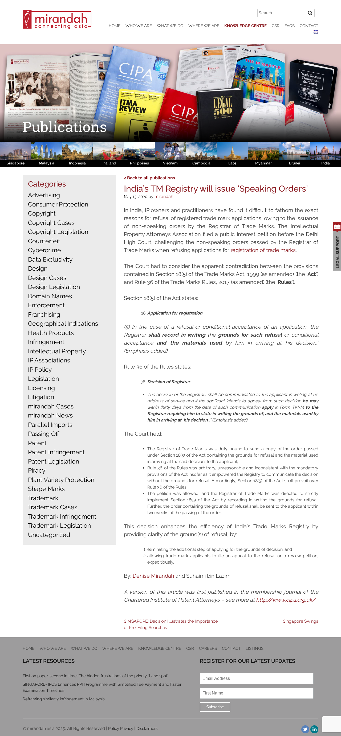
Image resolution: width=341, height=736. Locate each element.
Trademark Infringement (62, 516)
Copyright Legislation (58, 231)
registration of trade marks (263, 250)
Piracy (36, 470)
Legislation (43, 378)
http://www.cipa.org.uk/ (285, 600)
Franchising (44, 314)
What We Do (170, 25)
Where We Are (203, 25)
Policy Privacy (120, 728)
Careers (208, 648)
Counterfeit (44, 241)
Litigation (41, 396)
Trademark (43, 498)
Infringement (46, 341)
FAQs (290, 25)
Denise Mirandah (153, 576)
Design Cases (47, 277)
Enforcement (46, 305)
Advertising (44, 195)
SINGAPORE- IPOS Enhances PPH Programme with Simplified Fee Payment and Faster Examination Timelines (102, 687)
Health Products (51, 332)
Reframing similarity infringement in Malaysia (64, 699)
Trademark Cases (52, 507)
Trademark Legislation (59, 525)
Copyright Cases (51, 222)
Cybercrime (44, 250)
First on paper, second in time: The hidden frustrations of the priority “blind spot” (96, 675)
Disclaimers (146, 728)
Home (114, 25)
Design (37, 268)
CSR (275, 25)
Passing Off (43, 433)
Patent (37, 442)
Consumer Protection (58, 204)
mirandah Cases (51, 406)
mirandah (164, 196)
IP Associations (49, 360)
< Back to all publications (149, 177)
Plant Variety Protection (61, 479)
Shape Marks (46, 488)
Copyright (42, 213)
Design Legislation (54, 286)
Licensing (41, 387)
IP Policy (40, 369)
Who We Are (138, 25)
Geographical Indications (63, 323)
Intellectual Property (57, 351)
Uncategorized (49, 534)
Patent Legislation (53, 461)
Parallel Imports (50, 424)
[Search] (310, 13)
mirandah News (50, 415)
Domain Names (50, 296)
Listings (254, 648)
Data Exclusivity (50, 259)
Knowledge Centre (245, 25)
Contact (309, 25)
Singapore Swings (300, 621)
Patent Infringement (56, 452)
